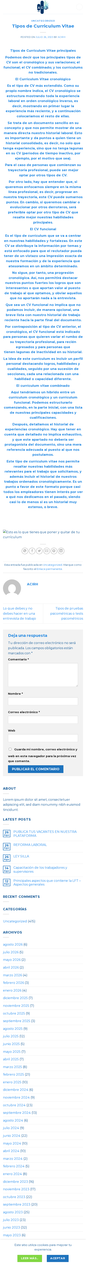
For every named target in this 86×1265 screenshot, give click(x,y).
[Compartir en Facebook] (32, 551)
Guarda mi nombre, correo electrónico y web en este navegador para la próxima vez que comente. (42, 755)
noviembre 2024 (16, 1097)
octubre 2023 (14, 1197)
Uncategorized (43, 20)
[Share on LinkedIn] (61, 551)
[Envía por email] (46, 551)
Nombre (15, 694)
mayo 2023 (12, 1235)
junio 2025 (11, 1044)
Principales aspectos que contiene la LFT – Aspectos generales (47, 882)
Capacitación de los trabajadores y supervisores (40, 869)
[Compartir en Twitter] (39, 551)
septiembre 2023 (16, 1204)
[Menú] (6, 7)
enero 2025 (12, 1082)
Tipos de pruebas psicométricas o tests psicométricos (66, 613)
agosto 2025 (13, 1029)
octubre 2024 (14, 1105)
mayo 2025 (12, 1052)
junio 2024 (11, 1136)
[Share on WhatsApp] (25, 551)
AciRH (61, 37)
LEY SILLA (21, 856)
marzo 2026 (12, 975)
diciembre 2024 (15, 1090)
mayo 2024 (12, 1143)
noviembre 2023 (16, 1189)
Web (11, 730)
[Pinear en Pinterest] (54, 551)
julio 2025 (11, 1036)
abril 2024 (11, 1151)
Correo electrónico (24, 712)
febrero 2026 (13, 983)
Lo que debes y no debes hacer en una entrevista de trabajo (19, 613)
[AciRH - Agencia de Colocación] (43, 7)
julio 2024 (11, 1128)
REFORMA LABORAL (30, 845)
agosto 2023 (13, 1212)
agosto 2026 (13, 944)
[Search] (79, 7)
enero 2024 (12, 1174)
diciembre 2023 (15, 1182)
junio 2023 (11, 1227)
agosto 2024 (13, 1120)
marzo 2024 (13, 1159)
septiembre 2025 (16, 1021)
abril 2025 (11, 1059)
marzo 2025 (12, 1067)
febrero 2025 (13, 1074)
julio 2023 (11, 1220)
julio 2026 (11, 952)
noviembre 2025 (16, 1006)
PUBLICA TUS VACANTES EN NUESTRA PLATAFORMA (45, 833)
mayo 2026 (12, 960)
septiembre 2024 (17, 1113)
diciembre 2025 (15, 998)
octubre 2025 (14, 1013)
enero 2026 (12, 990)
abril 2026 (11, 967)
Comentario (18, 659)
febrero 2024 (14, 1166)
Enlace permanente (49, 569)
